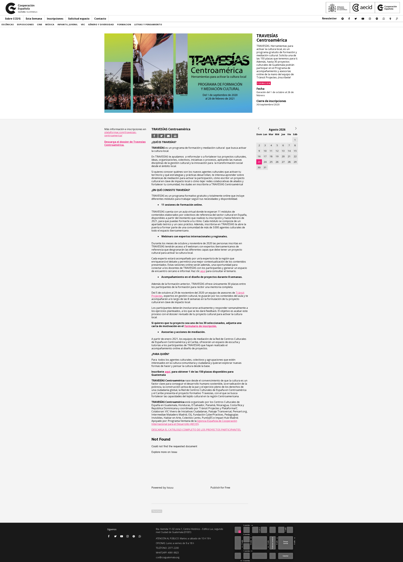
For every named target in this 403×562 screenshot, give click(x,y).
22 (295, 156)
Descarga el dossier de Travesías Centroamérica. (125, 143)
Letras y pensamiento (148, 24)
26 (277, 161)
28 (289, 161)
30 (259, 167)
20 (283, 156)
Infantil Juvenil (67, 24)
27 (283, 161)
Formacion (124, 24)
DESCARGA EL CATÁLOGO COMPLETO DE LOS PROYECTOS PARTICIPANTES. (196, 429)
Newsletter (329, 18)
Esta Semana (34, 18)
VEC (83, 24)
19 (277, 156)
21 (289, 156)
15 (295, 150)
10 (265, 150)
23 (259, 161)
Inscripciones (55, 18)
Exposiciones (25, 24)
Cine (39, 24)
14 (289, 150)
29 (295, 161)
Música (49, 24)
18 (271, 156)
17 (265, 156)
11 (271, 150)
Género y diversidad (101, 24)
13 (283, 150)
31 (265, 167)
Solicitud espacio (78, 18)
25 (271, 161)
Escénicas (8, 24)
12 (277, 150)
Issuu (170, 487)
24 (265, 161)
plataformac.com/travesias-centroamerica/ (120, 134)
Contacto (100, 18)
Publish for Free (220, 487)
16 (259, 156)
